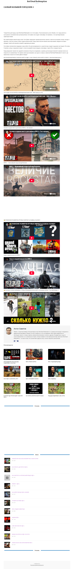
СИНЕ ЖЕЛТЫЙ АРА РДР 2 (18, 526)
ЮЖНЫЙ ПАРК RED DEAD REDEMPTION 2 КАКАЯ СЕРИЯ (25, 458)
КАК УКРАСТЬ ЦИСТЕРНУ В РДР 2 (20, 467)
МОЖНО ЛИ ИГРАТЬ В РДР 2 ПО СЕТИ (20, 534)
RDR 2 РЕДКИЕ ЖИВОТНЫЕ (18, 509)
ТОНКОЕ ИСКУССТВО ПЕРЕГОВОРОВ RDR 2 (22, 542)
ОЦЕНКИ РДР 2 (15, 517)
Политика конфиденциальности (37, 565)
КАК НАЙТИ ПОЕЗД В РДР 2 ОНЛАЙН (20, 492)
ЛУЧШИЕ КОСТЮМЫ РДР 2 (18, 500)
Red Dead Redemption (37, 1)
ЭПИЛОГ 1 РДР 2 (16, 483)
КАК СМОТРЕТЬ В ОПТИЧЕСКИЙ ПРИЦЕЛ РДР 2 (23, 475)
